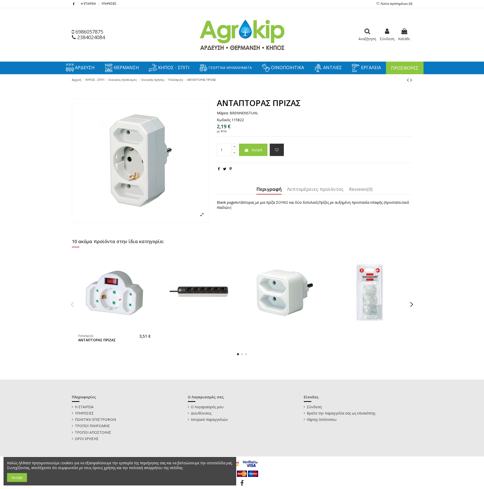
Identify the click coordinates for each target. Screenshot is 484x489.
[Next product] (411, 79)
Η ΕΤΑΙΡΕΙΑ (89, 4)
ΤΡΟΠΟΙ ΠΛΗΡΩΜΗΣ (92, 425)
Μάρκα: (223, 113)
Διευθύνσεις (201, 413)
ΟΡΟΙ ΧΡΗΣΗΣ (87, 438)
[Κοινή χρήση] (219, 168)
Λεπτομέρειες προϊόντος (315, 189)
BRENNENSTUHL (244, 113)
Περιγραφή (269, 189)
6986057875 (88, 31)
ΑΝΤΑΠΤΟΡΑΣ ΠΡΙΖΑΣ (97, 340)
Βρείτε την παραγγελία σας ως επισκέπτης (341, 413)
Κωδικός (224, 119)
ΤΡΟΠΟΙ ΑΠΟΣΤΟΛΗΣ (93, 432)
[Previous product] (408, 79)
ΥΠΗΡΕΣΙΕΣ (108, 4)
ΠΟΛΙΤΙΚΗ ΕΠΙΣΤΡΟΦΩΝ (95, 419)
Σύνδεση (314, 406)
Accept (17, 477)
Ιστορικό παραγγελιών (209, 419)
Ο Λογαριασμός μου (207, 406)
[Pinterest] (230, 168)
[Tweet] (224, 168)
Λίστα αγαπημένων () (396, 4)
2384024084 (90, 37)
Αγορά (257, 149)
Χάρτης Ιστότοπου (322, 419)
